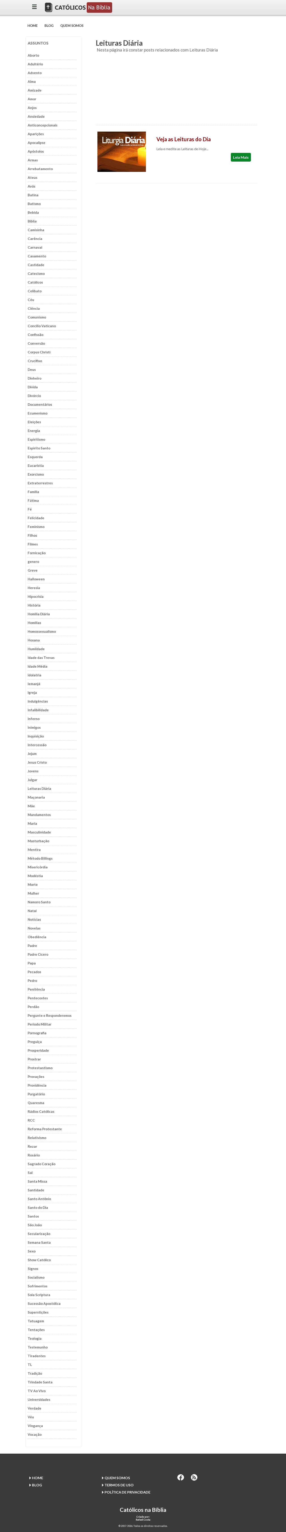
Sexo (32, 1251)
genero (33, 562)
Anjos (32, 108)
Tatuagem (36, 1321)
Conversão (36, 343)
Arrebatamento (40, 169)
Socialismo (36, 1277)
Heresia (34, 588)
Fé (30, 509)
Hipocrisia (36, 596)
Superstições (38, 1312)
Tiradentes (37, 1356)
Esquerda (35, 457)
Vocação (35, 1434)
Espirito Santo (39, 448)
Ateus (32, 177)
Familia (33, 492)
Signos (33, 1269)
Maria (32, 823)
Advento (35, 73)
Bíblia (32, 221)
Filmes (33, 544)
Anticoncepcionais (42, 125)
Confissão (35, 335)
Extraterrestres (40, 483)
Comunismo (37, 317)
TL (30, 1365)
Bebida (33, 212)
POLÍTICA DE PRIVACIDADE (127, 1492)
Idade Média (37, 666)
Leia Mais (241, 157)
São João (35, 1225)
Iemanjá (34, 684)
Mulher (33, 893)
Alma (32, 81)
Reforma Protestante (45, 1129)
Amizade (35, 90)
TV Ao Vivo (37, 1391)
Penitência (36, 989)
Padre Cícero (38, 954)
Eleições (34, 422)
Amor (32, 99)
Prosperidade (38, 1050)
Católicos (35, 282)
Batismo (34, 204)
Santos (33, 1216)
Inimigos (34, 727)
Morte (33, 884)
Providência (37, 1085)
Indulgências (38, 701)
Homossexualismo (42, 631)
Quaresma (36, 1103)
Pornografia (37, 1033)
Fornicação (37, 553)
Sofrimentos (37, 1286)
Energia (34, 431)
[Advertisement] (176, 91)
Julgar (32, 780)
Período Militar (39, 1024)
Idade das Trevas (41, 658)
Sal (30, 1173)
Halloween (36, 579)
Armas (33, 160)
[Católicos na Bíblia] (79, 11)
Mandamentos (39, 815)
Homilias (34, 623)
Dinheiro (34, 378)
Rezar (32, 1146)
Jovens (33, 771)
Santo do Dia (38, 1207)
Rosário (34, 1155)
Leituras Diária (39, 788)
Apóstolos (36, 151)
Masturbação (38, 841)
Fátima (33, 500)
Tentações (36, 1330)
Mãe (31, 806)
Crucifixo (35, 361)
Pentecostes (38, 998)
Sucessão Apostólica (44, 1303)
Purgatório (36, 1094)
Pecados (34, 972)
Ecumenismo (37, 413)
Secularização (39, 1234)
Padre (32, 946)
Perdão (33, 1007)
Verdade (34, 1408)
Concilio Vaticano (42, 326)
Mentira (34, 850)
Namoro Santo (39, 902)
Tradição (35, 1373)
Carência (35, 239)
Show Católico (39, 1260)
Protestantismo (40, 1068)
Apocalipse (36, 143)
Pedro (32, 981)
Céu (31, 300)
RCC (31, 1120)
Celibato (35, 291)
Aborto (33, 55)
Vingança (35, 1426)
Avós (31, 186)
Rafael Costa (143, 1519)
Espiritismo (36, 439)
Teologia (35, 1338)
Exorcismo (36, 474)
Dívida (33, 387)
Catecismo (36, 273)
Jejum (32, 754)
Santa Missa (37, 1181)
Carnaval (35, 247)
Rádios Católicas (41, 1111)
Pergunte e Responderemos (50, 1015)
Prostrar (34, 1059)
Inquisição (36, 736)
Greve (33, 570)
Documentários (40, 404)
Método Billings (40, 858)
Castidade (36, 265)
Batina (33, 195)
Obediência (37, 937)
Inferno (34, 719)
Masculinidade (39, 832)
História (34, 605)
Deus (32, 370)
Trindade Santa (40, 1382)
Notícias (34, 919)
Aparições (36, 134)
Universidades (39, 1399)
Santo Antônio (39, 1199)
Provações (36, 1077)
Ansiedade (36, 116)
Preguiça (35, 1042)
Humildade (36, 649)
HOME (32, 26)
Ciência (34, 308)
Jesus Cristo (37, 762)
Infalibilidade (38, 710)
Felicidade (36, 518)
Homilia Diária (39, 614)
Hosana (34, 640)
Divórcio (34, 396)
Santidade (36, 1190)
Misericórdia (38, 867)
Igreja (32, 692)
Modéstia (35, 876)
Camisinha (36, 230)
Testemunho (38, 1347)
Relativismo (37, 1138)
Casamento (37, 256)
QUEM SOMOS (71, 26)
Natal (32, 911)
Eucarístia (36, 466)
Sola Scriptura (39, 1295)
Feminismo (36, 527)
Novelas (34, 928)
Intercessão (37, 745)
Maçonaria (36, 797)
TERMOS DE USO (119, 1485)
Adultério (35, 64)
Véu (31, 1417)
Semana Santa (39, 1242)
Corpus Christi (39, 352)
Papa (32, 963)
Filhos (32, 535)
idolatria (34, 675)
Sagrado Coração (41, 1164)
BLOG (49, 26)
